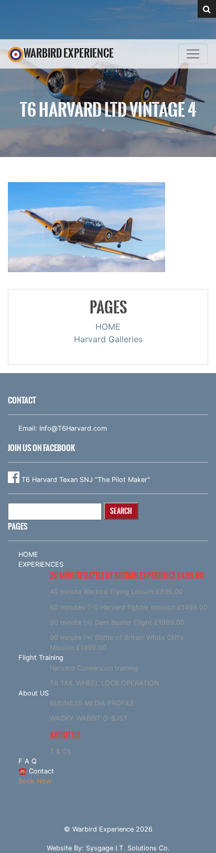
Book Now (34, 781)
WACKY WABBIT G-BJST (88, 718)
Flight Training (40, 657)
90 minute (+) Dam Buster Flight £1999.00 (117, 622)
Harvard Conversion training (94, 668)
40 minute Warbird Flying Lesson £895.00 (116, 592)
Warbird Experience (69, 53)
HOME (108, 326)
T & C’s (60, 751)
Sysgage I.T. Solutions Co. (128, 848)
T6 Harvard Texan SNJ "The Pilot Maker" (84, 480)
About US (33, 693)
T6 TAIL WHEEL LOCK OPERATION (104, 683)
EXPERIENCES (40, 564)
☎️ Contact (36, 771)
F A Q (27, 761)
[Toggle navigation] (193, 53)
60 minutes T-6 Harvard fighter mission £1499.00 (129, 607)
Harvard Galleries (108, 339)
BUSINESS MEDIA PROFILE (92, 703)
